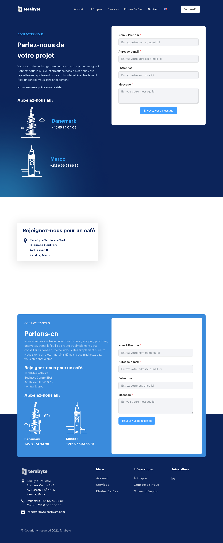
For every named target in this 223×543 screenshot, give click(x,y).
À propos (96, 9)
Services (113, 9)
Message (124, 84)
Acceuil (102, 478)
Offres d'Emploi (146, 491)
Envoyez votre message (158, 110)
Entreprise (125, 68)
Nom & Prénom (128, 35)
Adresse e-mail (128, 51)
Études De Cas (107, 491)
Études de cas (133, 9)
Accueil (78, 9)
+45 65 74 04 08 (64, 127)
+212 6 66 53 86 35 (64, 165)
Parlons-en (190, 9)
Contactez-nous (146, 484)
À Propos (141, 478)
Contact (153, 9)
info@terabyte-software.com (46, 512)
